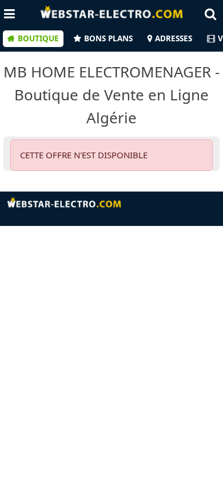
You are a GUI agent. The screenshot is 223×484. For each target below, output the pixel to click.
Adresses (173, 38)
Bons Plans (108, 38)
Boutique (38, 38)
